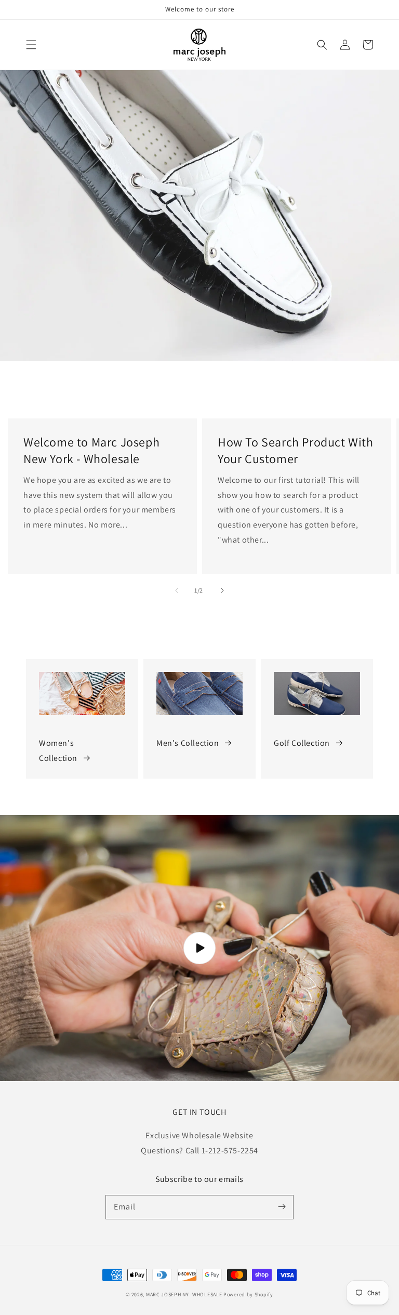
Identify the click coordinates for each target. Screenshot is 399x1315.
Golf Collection (302, 743)
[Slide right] (222, 590)
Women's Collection (58, 751)
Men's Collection (187, 743)
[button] (31, 44)
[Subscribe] (281, 1206)
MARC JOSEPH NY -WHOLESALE (184, 1294)
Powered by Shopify (248, 1294)
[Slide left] (176, 590)
